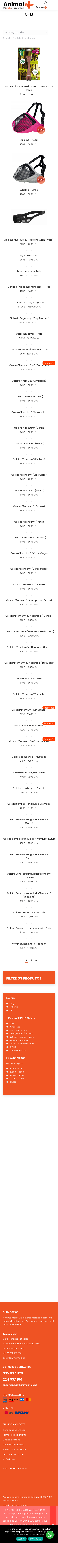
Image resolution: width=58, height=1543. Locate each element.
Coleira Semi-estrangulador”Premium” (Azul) (29, 838)
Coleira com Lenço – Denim (29, 772)
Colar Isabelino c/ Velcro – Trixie (29, 349)
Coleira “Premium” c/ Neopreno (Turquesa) (29, 662)
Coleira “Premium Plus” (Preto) (29, 725)
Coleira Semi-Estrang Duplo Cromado (29, 803)
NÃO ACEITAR (35, 1539)
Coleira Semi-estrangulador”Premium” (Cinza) (29, 856)
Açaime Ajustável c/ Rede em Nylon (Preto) (29, 239)
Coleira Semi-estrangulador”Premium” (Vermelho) (29, 895)
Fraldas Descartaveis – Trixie (29, 912)
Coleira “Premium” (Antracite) (29, 380)
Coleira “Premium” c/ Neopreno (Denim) (29, 600)
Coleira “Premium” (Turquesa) (29, 537)
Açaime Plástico (29, 255)
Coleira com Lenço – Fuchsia (29, 788)
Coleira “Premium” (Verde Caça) (29, 553)
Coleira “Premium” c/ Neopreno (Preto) (29, 647)
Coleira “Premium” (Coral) (29, 427)
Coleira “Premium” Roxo (29, 678)
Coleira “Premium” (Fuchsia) (29, 459)
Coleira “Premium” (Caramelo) (29, 412)
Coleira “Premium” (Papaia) (29, 506)
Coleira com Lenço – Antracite (29, 756)
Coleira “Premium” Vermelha (29, 694)
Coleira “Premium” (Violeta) (29, 584)
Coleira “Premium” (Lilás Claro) (29, 474)
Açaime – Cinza (29, 190)
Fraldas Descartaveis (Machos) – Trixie (29, 928)
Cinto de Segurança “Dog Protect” (29, 318)
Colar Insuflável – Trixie (29, 333)
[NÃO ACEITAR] (54, 1534)
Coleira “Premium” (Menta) (29, 490)
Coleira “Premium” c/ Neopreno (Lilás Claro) (29, 631)
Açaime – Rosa (29, 140)
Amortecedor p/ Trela (29, 271)
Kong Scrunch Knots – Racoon (29, 943)
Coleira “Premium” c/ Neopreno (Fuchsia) (29, 615)
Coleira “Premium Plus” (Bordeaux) (29, 365)
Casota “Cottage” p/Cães (29, 302)
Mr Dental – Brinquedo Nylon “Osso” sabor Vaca (29, 88)
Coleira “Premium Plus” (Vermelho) (29, 741)
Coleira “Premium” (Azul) (29, 396)
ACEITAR (21, 1539)
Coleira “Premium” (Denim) (29, 443)
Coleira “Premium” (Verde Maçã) (29, 568)
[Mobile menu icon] (52, 5)
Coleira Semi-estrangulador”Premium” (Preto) (29, 821)
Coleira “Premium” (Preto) (29, 521)
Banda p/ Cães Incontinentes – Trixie (29, 286)
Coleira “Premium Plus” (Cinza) (29, 709)
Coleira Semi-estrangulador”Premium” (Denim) (29, 875)
